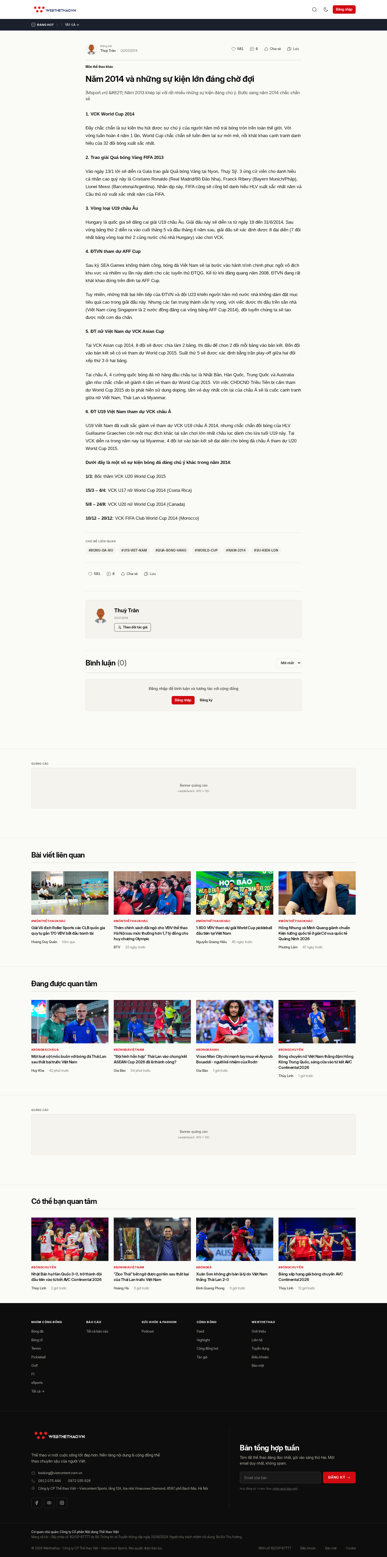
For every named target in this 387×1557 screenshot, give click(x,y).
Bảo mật (258, 1365)
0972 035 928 (79, 1481)
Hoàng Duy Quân (44, 942)
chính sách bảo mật (284, 1488)
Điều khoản (260, 1357)
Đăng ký (206, 700)
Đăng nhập (344, 9)
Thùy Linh (286, 1076)
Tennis (36, 1348)
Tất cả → (72, 25)
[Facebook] (36, 1503)
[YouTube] (49, 1503)
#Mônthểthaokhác (48, 921)
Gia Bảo (120, 1070)
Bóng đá (37, 1331)
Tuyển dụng (260, 1348)
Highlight (203, 1340)
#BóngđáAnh (207, 1050)
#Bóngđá (204, 1267)
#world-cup (206, 550)
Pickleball (38, 1357)
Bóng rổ (37, 1340)
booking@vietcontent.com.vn (60, 1473)
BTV (117, 947)
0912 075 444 (49, 1481)
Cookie (351, 1548)
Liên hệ (257, 1340)
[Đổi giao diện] (326, 9)
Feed (200, 1331)
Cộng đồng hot (207, 1348)
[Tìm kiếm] (314, 9)
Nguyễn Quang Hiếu (211, 942)
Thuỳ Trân (108, 50)
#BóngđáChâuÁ (45, 1050)
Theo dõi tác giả (135, 627)
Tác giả (202, 1357)
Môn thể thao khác (99, 67)
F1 (32, 1374)
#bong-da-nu (101, 550)
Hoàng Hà (121, 1288)
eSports (37, 1382)
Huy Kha (37, 1070)
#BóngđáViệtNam (129, 1050)
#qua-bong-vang (171, 550)
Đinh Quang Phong (210, 1288)
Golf (34, 1365)
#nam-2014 (236, 550)
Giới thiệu (259, 1331)
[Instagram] (62, 1503)
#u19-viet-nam (134, 550)
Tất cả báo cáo (97, 1331)
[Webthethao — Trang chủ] (54, 9)
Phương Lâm (288, 947)
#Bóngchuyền (291, 1050)
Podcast (148, 1331)
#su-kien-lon (266, 550)
